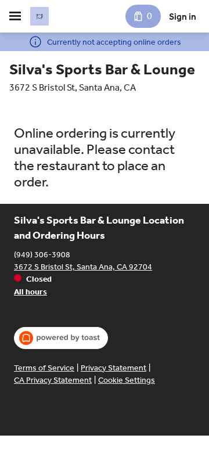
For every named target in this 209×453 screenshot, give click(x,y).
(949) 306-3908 (42, 255)
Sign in (182, 16)
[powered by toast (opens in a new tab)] (61, 338)
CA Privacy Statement (53, 380)
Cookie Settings (126, 380)
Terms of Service (44, 368)
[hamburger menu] (15, 16)
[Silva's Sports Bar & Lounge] (39, 16)
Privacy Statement (113, 368)
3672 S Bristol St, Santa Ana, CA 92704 (83, 267)
